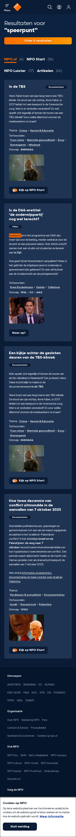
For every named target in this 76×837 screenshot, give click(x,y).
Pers (44, 720)
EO (40, 684)
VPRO (10, 700)
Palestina (45, 604)
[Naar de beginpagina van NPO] (17, 7)
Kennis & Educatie (42, 130)
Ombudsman (51, 771)
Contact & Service (17, 727)
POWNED (59, 692)
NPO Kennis (14, 771)
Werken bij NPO (30, 720)
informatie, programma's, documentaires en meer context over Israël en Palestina (35, 577)
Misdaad (34, 144)
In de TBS (17, 87)
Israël (13, 604)
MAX (26, 692)
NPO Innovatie (49, 763)
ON (49, 692)
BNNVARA (29, 684)
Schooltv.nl (13, 779)
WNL (20, 700)
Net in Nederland (38, 755)
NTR (42, 692)
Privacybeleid (38, 727)
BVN (23, 755)
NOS (34, 692)
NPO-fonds (31, 763)
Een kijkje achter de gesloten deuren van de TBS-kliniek (35, 355)
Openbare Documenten (20, 735)
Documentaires (54, 594)
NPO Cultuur (14, 763)
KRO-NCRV (14, 692)
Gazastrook (28, 604)
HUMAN (49, 684)
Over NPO (13, 720)
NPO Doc (12, 755)
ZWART (29, 700)
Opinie (40, 287)
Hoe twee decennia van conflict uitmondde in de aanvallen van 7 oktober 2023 (35, 505)
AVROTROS (14, 684)
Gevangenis (18, 144)
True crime (17, 140)
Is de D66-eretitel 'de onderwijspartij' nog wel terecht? (26, 214)
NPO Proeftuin (33, 771)
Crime (23, 130)
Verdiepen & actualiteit (25, 594)
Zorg (61, 140)
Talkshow (54, 287)
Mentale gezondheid (41, 140)
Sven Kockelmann (21, 287)
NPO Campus (58, 755)
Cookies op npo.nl (47, 735)
